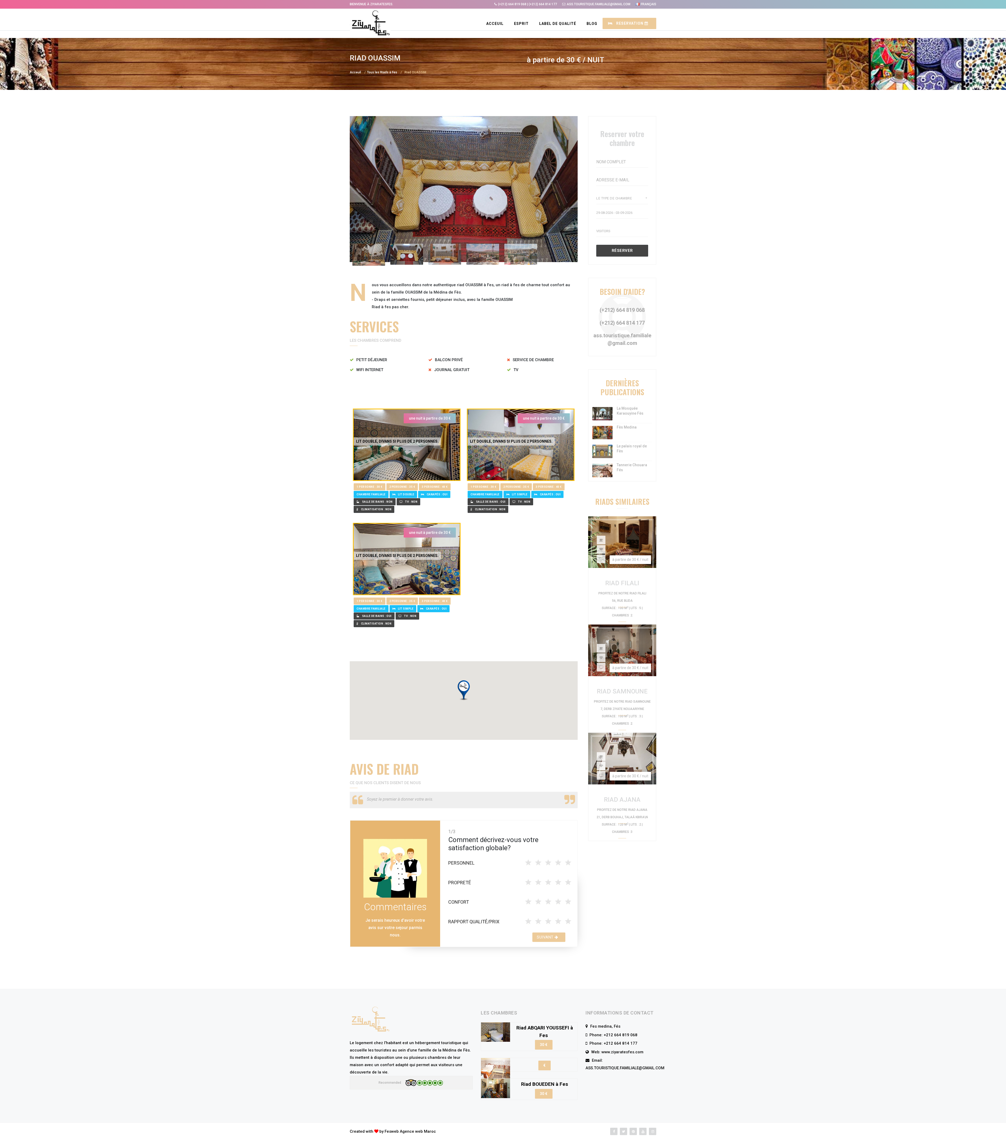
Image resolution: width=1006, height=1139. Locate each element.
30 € (544, 1045)
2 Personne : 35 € (402, 486)
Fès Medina (627, 427)
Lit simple (519, 494)
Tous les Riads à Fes (382, 72)
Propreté (459, 882)
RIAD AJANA (622, 799)
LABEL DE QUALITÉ (557, 23)
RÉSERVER (622, 250)
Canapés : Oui (437, 494)
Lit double (406, 494)
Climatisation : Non (376, 509)
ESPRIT (521, 23)
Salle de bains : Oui (491, 501)
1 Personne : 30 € (369, 486)
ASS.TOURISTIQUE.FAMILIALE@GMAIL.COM (625, 1068)
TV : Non (411, 501)
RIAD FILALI (622, 583)
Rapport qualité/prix (473, 921)
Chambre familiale (371, 494)
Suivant (546, 937)
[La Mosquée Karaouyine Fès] (602, 413)
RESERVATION (629, 23)
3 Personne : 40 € (435, 486)
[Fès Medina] (602, 432)
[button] (463, 690)
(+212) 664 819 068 (622, 310)
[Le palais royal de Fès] (602, 451)
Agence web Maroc (418, 1131)
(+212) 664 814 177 (622, 323)
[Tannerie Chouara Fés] (602, 470)
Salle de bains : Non (377, 501)
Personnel (461, 863)
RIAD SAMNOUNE (622, 691)
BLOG (592, 23)
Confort (458, 902)
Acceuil (495, 23)
